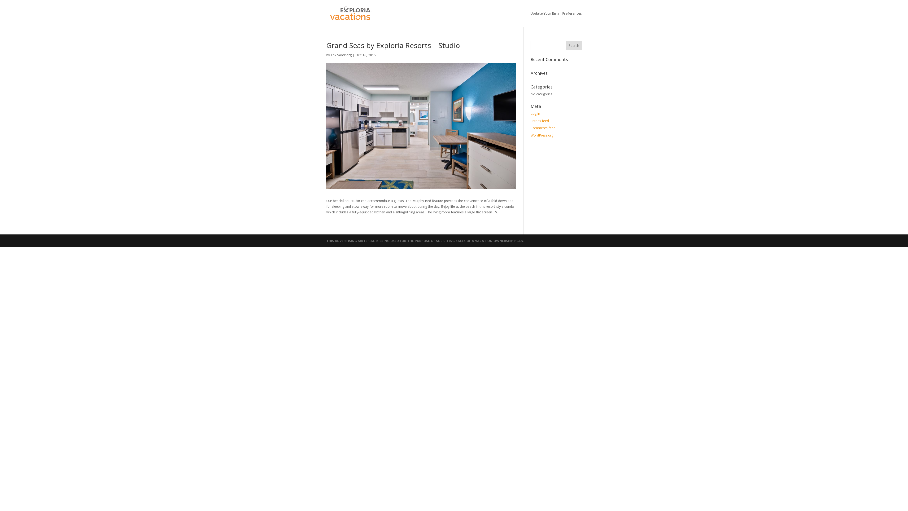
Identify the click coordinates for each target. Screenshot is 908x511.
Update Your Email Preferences (556, 14)
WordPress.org (542, 135)
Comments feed (543, 128)
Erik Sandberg (341, 55)
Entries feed (540, 121)
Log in (535, 113)
